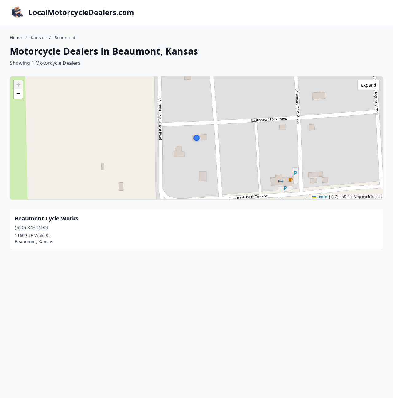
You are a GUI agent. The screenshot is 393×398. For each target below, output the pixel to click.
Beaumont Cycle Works (46, 218)
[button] (196, 138)
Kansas (38, 38)
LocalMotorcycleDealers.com (81, 12)
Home (16, 38)
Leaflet (322, 196)
